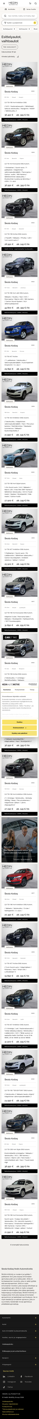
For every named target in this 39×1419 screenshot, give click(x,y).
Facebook (29, 1376)
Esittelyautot (8, 29)
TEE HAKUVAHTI (9, 47)
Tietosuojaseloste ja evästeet (13, 1409)
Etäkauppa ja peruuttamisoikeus (14, 1351)
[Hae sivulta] (35, 3)
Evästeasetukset (18, 728)
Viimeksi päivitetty (8, 56)
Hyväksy (19, 722)
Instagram (12, 1382)
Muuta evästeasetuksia (10, 1414)
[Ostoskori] (30, 3)
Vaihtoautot (23, 29)
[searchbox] (21, 16)
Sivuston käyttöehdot (10, 1404)
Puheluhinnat (7, 1406)
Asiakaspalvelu (7, 1344)
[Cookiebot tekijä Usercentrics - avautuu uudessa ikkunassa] (28, 684)
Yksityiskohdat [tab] (19, 689)
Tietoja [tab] (32, 689)
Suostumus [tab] (7, 689)
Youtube (28, 1382)
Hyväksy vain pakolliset (19, 733)
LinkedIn (11, 1376)
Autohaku (11, 9)
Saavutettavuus (8, 1412)
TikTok (10, 1387)
